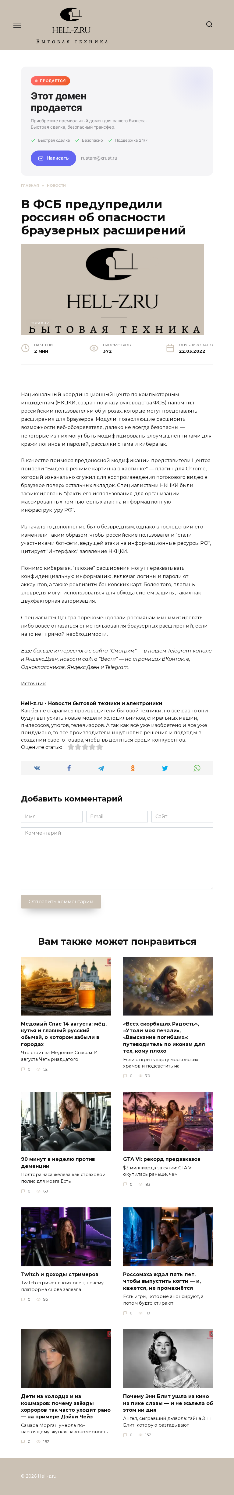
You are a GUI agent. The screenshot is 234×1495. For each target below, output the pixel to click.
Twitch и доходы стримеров (59, 1274)
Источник (33, 684)
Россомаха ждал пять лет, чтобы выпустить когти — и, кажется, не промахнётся (162, 1281)
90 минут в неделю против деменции (58, 1162)
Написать (58, 158)
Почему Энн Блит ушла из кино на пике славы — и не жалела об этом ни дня (168, 1403)
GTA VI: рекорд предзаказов (161, 1159)
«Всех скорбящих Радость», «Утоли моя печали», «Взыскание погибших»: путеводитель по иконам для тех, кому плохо (164, 1037)
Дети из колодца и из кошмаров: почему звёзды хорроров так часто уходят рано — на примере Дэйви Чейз (66, 1406)
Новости (39, 323)
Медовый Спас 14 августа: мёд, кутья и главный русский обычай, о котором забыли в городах (64, 1034)
